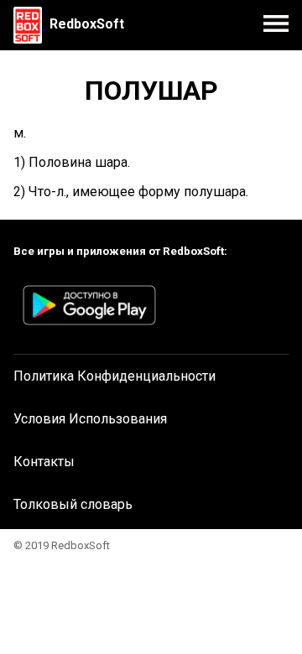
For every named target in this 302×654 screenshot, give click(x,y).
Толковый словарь (73, 504)
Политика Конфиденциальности (114, 376)
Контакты (44, 462)
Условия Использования (90, 419)
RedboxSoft (86, 24)
